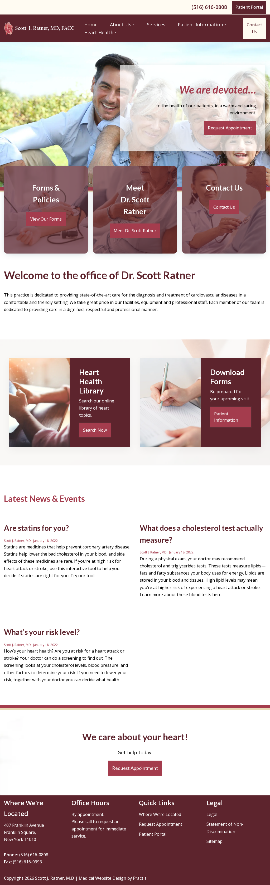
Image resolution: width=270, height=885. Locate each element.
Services (156, 24)
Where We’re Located (160, 814)
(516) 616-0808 (209, 7)
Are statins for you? (36, 527)
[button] (133, 24)
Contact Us (254, 28)
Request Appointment (160, 824)
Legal (211, 814)
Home (91, 24)
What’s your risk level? (42, 632)
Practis (140, 878)
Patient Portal (249, 7)
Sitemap (214, 841)
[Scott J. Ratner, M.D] (39, 28)
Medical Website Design (102, 878)
